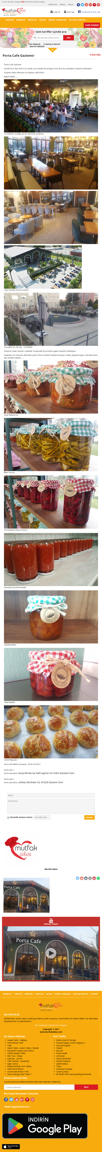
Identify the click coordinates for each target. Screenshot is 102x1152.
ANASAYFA (7, 994)
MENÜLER (20, 20)
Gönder (89, 817)
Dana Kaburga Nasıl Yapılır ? (19, 1074)
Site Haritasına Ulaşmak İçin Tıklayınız (51, 1025)
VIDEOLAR (32, 20)
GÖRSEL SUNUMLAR (57, 20)
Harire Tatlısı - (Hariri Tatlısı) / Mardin (23, 1048)
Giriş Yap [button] (70, 12)
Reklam (62, 4)
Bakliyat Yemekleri (37, 46)
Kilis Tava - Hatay (14, 1056)
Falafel (59, 1048)
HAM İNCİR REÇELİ (15, 1069)
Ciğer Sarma (12, 1063)
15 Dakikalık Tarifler (51, 44)
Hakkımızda (52, 4)
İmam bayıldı (61, 1053)
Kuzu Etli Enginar (63, 1045)
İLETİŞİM (94, 994)
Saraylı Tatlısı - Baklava (17, 1040)
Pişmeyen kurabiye (64, 1069)
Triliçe (58, 1066)
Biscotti (59, 1050)
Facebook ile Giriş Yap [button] (90, 12)
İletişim (70, 4)
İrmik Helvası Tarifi (15, 1043)
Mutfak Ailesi (51, 869)
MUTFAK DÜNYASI (77, 20)
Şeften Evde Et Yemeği (66, 1040)
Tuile (9, 1045)
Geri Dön (96, 54)
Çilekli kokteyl (62, 1063)
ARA (69, 37)
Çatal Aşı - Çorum (14, 1058)
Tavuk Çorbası (62, 1071)
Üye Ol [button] (57, 12)
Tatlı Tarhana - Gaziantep (18, 1061)
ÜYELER (42, 20)
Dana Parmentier (63, 1058)
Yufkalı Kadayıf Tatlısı (16, 1053)
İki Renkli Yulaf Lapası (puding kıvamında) (73, 1074)
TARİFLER (9, 20)
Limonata (60, 1056)
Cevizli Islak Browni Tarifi (18, 1071)
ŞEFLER (49, 994)
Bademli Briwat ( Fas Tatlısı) (19, 1066)
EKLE (86, 1087)
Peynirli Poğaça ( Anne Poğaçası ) (70, 1043)
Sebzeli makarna (63, 1061)
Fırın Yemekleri (34, 44)
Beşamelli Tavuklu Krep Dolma (20, 1050)
